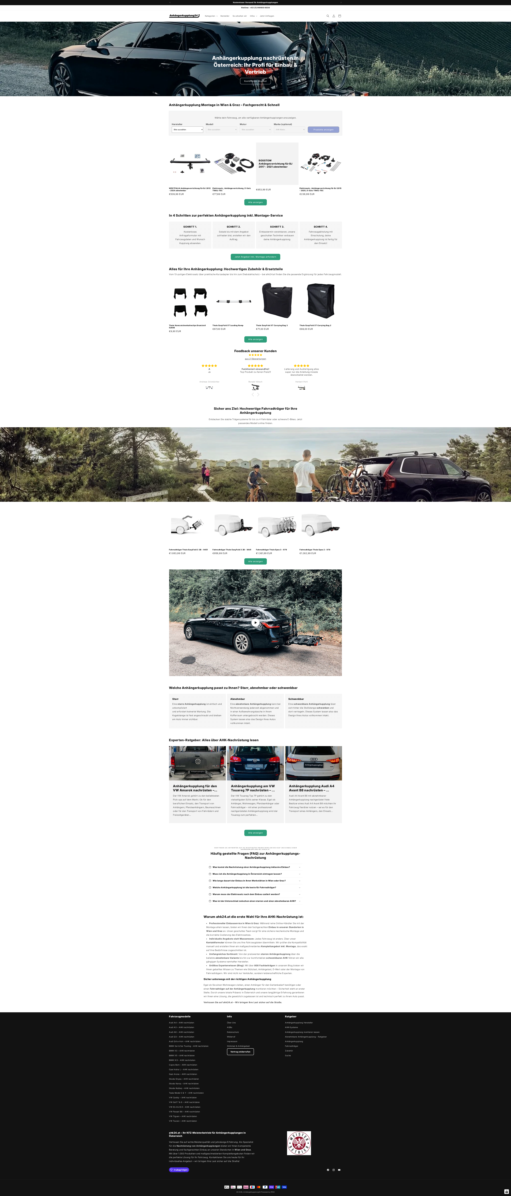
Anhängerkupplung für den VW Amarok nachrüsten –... (195, 788)
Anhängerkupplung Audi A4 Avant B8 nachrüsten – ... (311, 788)
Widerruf (231, 1037)
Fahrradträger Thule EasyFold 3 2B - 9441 (232, 550)
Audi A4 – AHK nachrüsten (181, 1022)
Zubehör (289, 1051)
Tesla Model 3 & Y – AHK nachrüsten (186, 1093)
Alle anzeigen (255, 202)
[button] (211, 16)
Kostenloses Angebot (255, 81)
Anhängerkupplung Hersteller (299, 1022)
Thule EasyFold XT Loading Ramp (228, 325)
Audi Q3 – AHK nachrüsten (181, 1037)
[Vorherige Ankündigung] (170, 2)
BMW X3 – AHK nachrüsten (182, 1051)
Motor (243, 124)
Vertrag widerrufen (240, 1051)
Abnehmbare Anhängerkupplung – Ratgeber (306, 1037)
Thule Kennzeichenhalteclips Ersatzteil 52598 (187, 326)
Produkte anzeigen (324, 129)
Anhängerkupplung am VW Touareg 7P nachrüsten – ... (253, 788)
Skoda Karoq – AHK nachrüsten (184, 1083)
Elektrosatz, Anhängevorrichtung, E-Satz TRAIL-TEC (232, 189)
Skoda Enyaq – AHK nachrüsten (184, 1079)
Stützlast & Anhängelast (238, 1046)
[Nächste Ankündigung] (341, 2)
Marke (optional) (283, 124)
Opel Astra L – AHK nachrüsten (183, 1069)
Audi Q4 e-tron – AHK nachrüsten (185, 1041)
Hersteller (177, 124)
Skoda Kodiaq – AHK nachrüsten (184, 1088)
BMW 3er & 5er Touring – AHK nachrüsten (189, 1046)
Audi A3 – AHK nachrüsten (181, 1027)
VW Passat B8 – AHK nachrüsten (184, 1111)
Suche (288, 1055)
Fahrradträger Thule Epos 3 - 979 (271, 550)
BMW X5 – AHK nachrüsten (182, 1055)
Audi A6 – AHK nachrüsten (181, 1032)
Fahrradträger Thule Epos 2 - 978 (315, 550)
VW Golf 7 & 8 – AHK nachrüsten (184, 1102)
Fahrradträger (291, 1046)
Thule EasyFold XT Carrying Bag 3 (272, 325)
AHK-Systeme (291, 1027)
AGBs (229, 1027)
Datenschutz (233, 1032)
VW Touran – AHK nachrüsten (183, 1121)
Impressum (232, 1041)
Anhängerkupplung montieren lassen (302, 1032)
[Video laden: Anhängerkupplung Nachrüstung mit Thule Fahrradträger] (255, 622)
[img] (255, 355)
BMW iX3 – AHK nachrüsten (182, 1060)
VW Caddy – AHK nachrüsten (183, 1097)
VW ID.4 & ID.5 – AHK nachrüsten (184, 1107)
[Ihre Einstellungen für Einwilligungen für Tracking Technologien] (506, 1191)
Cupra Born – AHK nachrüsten (183, 1065)
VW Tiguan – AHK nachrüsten (183, 1116)
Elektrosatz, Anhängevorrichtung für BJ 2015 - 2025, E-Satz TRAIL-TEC (320, 189)
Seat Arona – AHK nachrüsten (183, 1074)
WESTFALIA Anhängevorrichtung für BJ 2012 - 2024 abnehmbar (190, 189)
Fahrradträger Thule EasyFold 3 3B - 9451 (188, 550)
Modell (209, 124)
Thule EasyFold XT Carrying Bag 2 (315, 325)
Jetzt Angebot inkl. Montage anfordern (255, 257)
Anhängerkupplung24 (252, 1192)
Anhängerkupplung (294, 1041)
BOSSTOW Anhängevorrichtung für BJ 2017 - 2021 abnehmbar (275, 163)
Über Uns (231, 1022)
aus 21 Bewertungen (255, 358)
